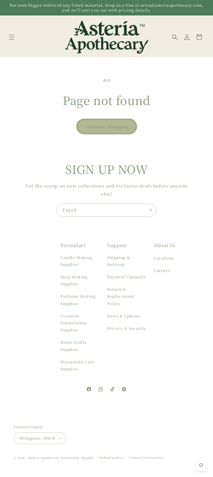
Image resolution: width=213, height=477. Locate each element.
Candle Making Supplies (76, 261)
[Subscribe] (150, 210)
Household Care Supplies (77, 365)
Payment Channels (126, 276)
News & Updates (124, 316)
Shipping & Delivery (118, 261)
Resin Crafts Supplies (73, 345)
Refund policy (111, 457)
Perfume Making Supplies (77, 299)
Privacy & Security (126, 328)
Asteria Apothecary (43, 457)
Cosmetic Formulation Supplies (73, 322)
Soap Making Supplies (74, 280)
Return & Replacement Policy (121, 296)
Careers (162, 270)
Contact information (146, 457)
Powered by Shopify (77, 457)
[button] (12, 37)
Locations (164, 258)
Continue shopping (107, 126)
